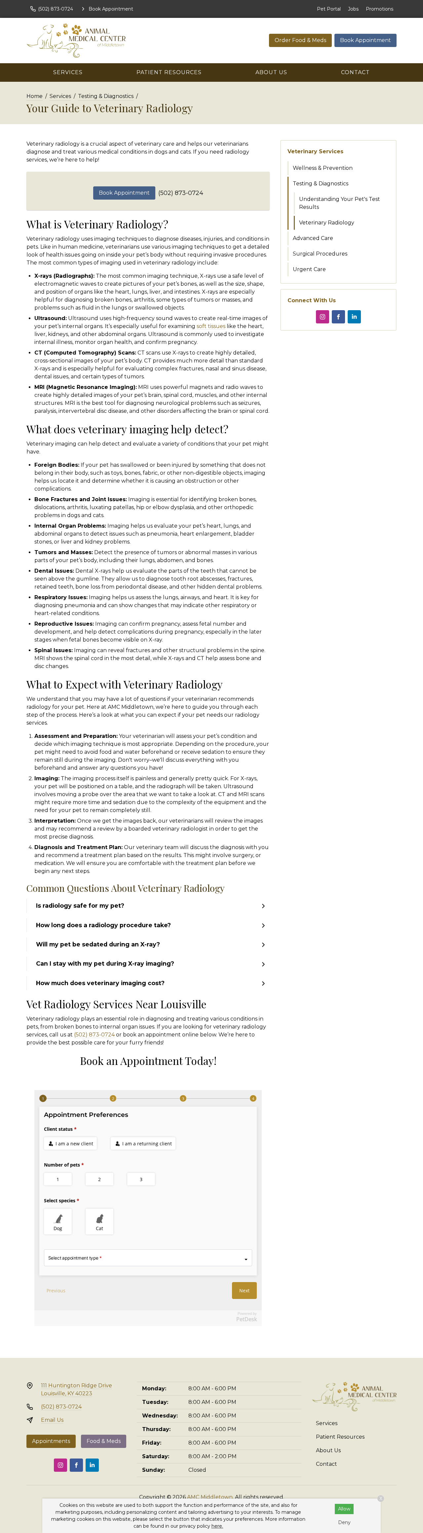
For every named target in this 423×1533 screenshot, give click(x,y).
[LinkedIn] (354, 316)
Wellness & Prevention (323, 168)
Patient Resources (169, 72)
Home (34, 96)
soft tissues (211, 326)
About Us (271, 72)
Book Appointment (365, 40)
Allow (344, 1509)
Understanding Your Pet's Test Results (339, 203)
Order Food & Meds (300, 40)
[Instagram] (322, 316)
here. (217, 1526)
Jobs (353, 9)
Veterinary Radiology (326, 222)
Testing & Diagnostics (106, 96)
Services (68, 72)
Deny (344, 1522)
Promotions (379, 9)
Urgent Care (309, 269)
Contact (355, 72)
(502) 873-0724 (180, 193)
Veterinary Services (315, 151)
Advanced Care (313, 238)
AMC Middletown (210, 1497)
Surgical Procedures (320, 254)
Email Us (52, 1420)
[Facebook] (338, 316)
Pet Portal (329, 9)
